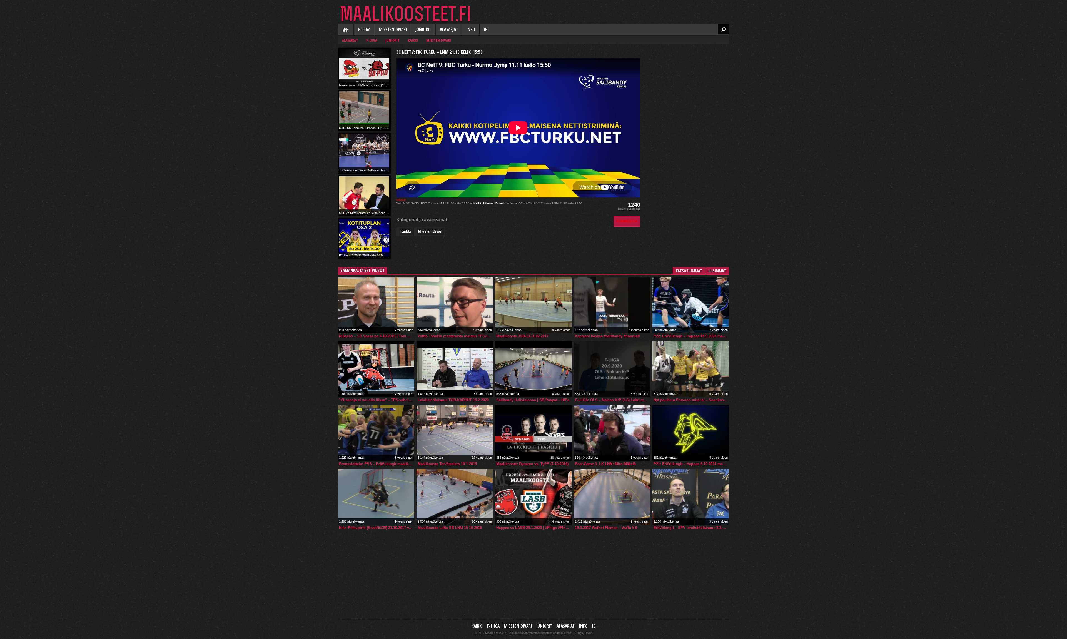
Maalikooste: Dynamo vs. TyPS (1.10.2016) (532, 464)
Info (471, 30)
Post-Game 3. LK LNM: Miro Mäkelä (605, 464)
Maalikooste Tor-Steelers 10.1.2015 (447, 464)
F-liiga (364, 30)
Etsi (723, 29)
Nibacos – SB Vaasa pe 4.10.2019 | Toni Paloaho (376, 336)
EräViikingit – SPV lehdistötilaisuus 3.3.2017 (691, 528)
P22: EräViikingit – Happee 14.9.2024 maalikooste (691, 336)
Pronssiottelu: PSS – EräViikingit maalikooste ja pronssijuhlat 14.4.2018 (376, 464)
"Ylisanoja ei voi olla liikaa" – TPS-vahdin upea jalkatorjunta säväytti (376, 400)
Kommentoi (627, 221)
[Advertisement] (687, 82)
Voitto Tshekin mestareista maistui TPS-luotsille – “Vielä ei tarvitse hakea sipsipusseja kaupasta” (455, 336)
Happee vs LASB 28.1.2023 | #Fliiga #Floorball (534, 528)
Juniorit (423, 30)
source (401, 199)
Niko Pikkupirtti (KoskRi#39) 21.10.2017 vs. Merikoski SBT (376, 528)
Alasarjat (449, 30)
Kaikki (345, 30)
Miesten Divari (393, 30)
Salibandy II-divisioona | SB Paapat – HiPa (532, 400)
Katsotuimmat (689, 270)
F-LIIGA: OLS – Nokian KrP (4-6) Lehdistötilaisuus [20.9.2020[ (612, 400)
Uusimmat (717, 270)
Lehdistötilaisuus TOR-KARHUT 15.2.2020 (453, 400)
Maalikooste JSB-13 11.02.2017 (522, 336)
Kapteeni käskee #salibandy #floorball (607, 336)
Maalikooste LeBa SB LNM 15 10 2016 (450, 528)
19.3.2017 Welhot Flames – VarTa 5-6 (606, 528)
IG (485, 30)
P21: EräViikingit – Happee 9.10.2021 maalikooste (691, 464)
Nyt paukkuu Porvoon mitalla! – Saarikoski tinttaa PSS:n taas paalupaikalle (691, 400)
